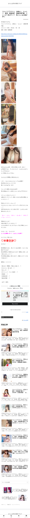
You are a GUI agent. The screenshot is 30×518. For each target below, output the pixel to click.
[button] (27, 482)
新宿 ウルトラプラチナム (8, 317)
